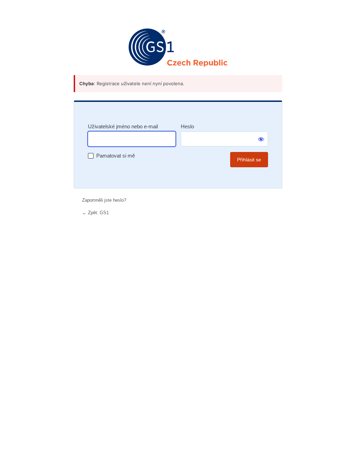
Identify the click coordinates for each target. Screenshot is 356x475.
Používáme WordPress (178, 48)
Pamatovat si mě (115, 156)
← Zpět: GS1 (95, 212)
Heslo (187, 126)
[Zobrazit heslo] (261, 139)
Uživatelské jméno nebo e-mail (123, 126)
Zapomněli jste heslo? (104, 200)
